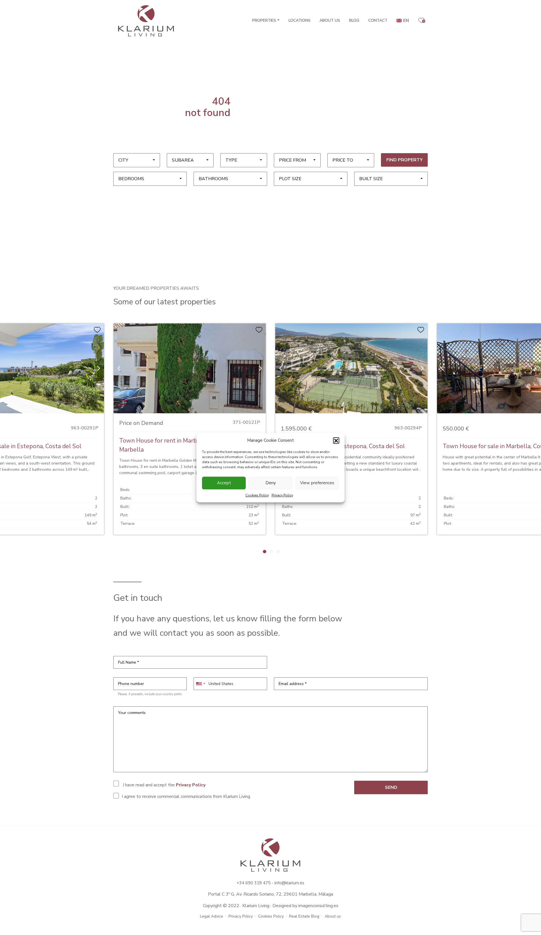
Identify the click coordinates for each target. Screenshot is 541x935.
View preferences (317, 483)
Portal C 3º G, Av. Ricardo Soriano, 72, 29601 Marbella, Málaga (270, 894)
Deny (270, 483)
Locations (300, 20)
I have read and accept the (163, 785)
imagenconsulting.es (318, 906)
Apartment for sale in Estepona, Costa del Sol (343, 446)
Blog (354, 20)
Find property (404, 160)
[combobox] (137, 160)
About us (330, 20)
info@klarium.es (289, 883)
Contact (377, 20)
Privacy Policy (282, 495)
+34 (241, 883)
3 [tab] (278, 551)
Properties (264, 20)
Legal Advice (211, 916)
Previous (199, 551)
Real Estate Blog (304, 916)
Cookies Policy (257, 495)
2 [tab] (271, 551)
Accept (224, 483)
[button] (336, 440)
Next (341, 551)
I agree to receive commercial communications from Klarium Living (186, 796)
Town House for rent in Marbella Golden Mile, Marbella (181, 445)
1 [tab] (264, 551)
